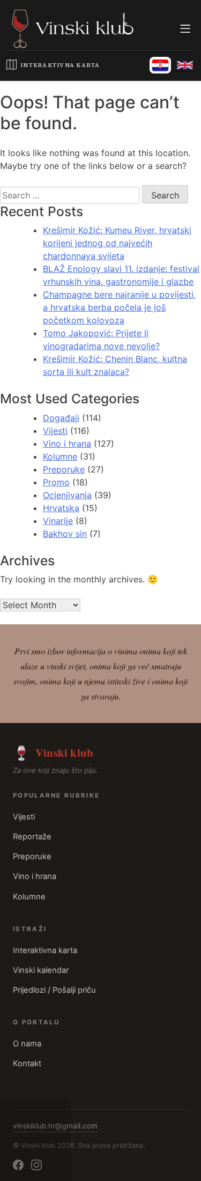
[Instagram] (36, 1165)
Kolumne (60, 456)
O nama (27, 1044)
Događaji (61, 417)
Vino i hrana (67, 443)
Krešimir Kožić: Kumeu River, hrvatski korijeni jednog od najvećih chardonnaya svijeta (117, 243)
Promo (56, 482)
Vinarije (58, 520)
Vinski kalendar (41, 970)
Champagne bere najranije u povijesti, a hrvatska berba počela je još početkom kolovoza (119, 307)
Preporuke (64, 469)
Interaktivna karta (45, 950)
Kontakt (27, 1063)
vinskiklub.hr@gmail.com (55, 1125)
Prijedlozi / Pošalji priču (54, 990)
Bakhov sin (65, 533)
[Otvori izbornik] (185, 29)
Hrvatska (61, 508)
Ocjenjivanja (67, 495)
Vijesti (55, 430)
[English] (185, 65)
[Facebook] (18, 1165)
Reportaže (32, 837)
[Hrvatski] (160, 65)
